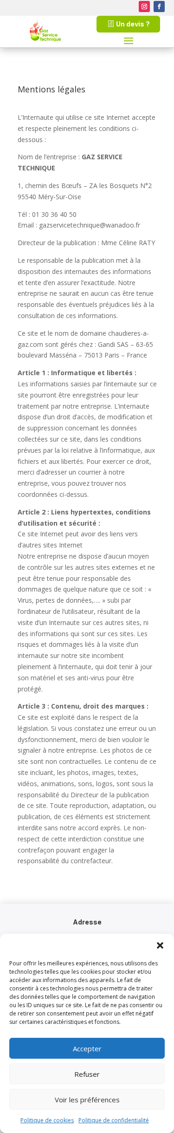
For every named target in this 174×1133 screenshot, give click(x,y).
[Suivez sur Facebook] (159, 6)
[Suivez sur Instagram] (144, 6)
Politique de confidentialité (113, 1120)
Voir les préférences (87, 1099)
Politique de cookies (47, 1120)
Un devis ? (133, 24)
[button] (160, 945)
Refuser (87, 1074)
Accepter (87, 1048)
